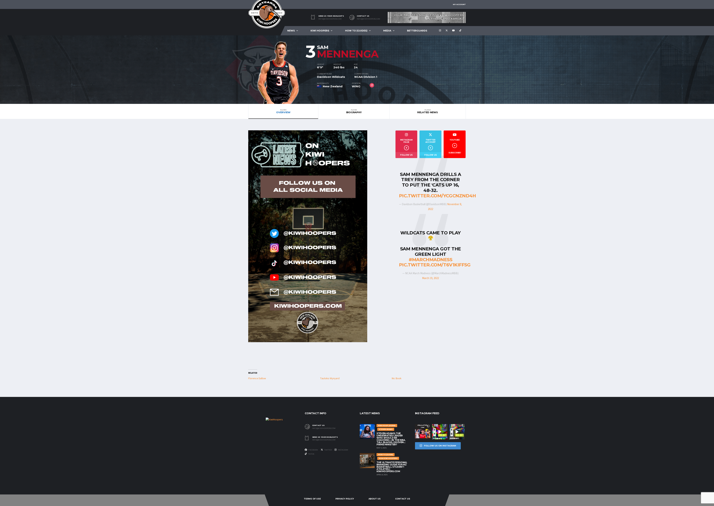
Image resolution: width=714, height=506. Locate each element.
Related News (427, 111)
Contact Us (402, 498)
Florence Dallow (257, 378)
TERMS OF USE (312, 498)
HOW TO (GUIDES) (356, 30)
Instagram (342, 450)
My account (459, 4)
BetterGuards (417, 30)
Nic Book (396, 378)
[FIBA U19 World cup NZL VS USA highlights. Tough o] (456, 431)
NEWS (291, 30)
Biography (354, 111)
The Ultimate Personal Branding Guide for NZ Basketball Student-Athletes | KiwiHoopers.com (392, 467)
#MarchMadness (430, 259)
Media (387, 30)
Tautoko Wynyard (330, 378)
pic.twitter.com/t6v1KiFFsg (435, 265)
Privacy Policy (344, 498)
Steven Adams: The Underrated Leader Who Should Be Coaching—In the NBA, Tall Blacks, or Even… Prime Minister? (391, 439)
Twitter (328, 450)
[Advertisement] (430, 326)
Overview (283, 111)
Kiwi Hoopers (320, 30)
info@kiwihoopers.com (330, 19)
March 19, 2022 (430, 278)
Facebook (313, 450)
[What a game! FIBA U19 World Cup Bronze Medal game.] (439, 431)
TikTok (311, 454)
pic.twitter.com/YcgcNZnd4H (437, 195)
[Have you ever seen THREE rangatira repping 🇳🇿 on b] (422, 431)
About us (375, 498)
